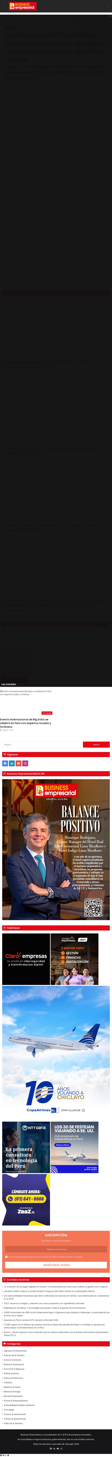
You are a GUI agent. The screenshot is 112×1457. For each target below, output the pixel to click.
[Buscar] (108, 7)
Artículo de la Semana (14, 1355)
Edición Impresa (11, 1373)
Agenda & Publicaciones (15, 1351)
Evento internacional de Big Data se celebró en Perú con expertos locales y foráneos (25, 723)
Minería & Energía (12, 1391)
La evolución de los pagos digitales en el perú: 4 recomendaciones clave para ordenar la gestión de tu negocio (56, 1287)
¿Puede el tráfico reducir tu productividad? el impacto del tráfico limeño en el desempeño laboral (49, 1291)
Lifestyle (8, 1382)
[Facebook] (1, 1455)
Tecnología (9, 1410)
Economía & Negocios (14, 1369)
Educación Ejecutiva (13, 1378)
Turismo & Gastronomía (15, 1414)
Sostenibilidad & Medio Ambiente (19, 1405)
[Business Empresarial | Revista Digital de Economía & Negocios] (23, 6)
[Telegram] (8, 1455)
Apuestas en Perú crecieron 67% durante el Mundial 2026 (31, 1320)
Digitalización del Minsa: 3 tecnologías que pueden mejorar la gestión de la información (44, 1308)
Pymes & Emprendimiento (16, 1400)
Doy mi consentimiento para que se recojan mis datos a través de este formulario (45, 1257)
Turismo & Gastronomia (15, 1419)
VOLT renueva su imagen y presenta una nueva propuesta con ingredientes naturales (44, 1303)
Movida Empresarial (13, 1396)
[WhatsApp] (6, 1455)
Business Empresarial (14, 1364)
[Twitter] (3, 1455)
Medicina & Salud (12, 1387)
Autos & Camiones (12, 1360)
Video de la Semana (13, 1423)
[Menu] (3, 7)
